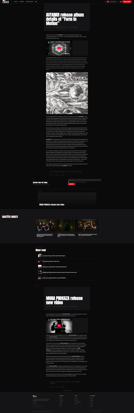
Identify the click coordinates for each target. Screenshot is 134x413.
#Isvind (66, 381)
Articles (16, 1)
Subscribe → (71, 184)
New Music (22, 1)
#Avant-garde (52, 381)
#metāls (70, 171)
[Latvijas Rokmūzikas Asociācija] (7, 1)
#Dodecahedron (56, 171)
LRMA (36, 1)
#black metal (57, 381)
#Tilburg (80, 171)
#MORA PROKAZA (78, 381)
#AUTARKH (51, 171)
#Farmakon (62, 381)
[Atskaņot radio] (108, 2)
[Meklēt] (105, 2)
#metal (67, 171)
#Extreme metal (62, 171)
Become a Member (127, 1)
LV (118, 1)
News (48, 294)
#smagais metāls (75, 171)
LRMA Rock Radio (29, 1)
